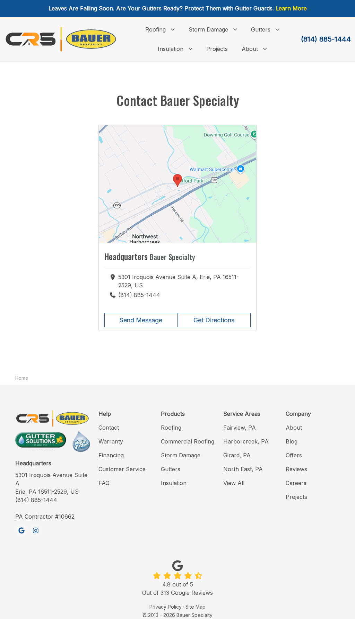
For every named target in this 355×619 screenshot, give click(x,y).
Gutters (170, 469)
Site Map (195, 607)
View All (233, 482)
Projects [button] (217, 48)
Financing (111, 455)
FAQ (104, 482)
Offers (294, 455)
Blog (291, 441)
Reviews (296, 469)
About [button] (250, 48)
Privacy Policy (165, 607)
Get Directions (213, 320)
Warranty (110, 441)
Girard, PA (237, 455)
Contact (108, 427)
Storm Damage (180, 455)
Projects (296, 496)
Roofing (171, 427)
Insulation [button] (170, 48)
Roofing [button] (155, 29)
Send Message (141, 320)
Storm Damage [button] (208, 29)
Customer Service (122, 469)
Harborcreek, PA (246, 441)
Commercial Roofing (187, 441)
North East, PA (243, 469)
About (294, 427)
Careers (296, 482)
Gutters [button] (260, 29)
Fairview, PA (239, 427)
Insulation (174, 482)
